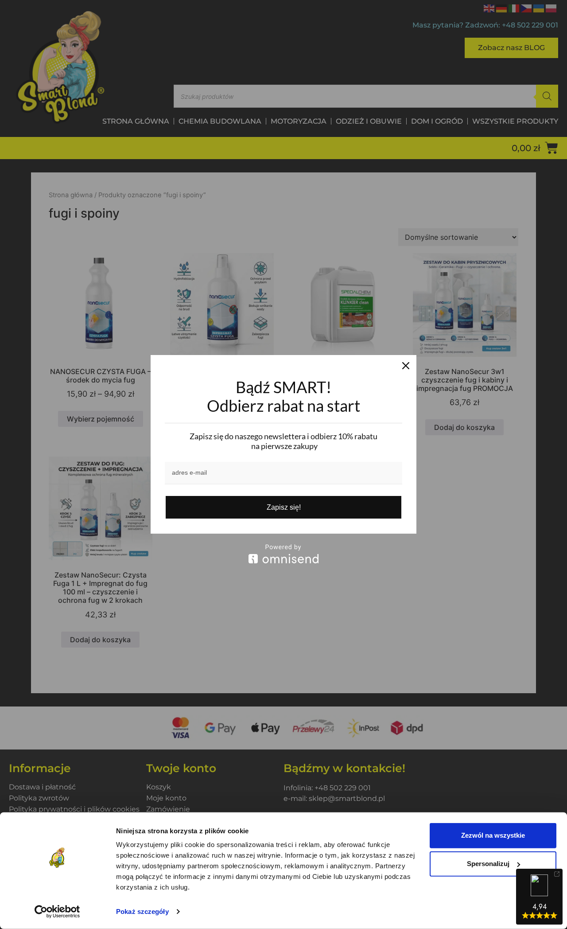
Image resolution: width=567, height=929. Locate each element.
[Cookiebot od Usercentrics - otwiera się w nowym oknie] (57, 911)
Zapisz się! (284, 507)
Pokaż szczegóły (142, 911)
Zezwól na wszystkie (493, 835)
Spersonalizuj (488, 863)
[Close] (405, 365)
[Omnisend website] (283, 554)
